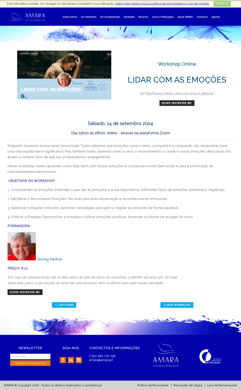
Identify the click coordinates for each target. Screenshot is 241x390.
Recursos (143, 16)
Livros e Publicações (163, 16)
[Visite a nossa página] (63, 360)
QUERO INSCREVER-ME (25, 292)
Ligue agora (65, 305)
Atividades (129, 16)
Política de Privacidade (152, 385)
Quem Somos (70, 16)
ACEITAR (222, 3)
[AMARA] (26, 16)
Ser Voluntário (88, 16)
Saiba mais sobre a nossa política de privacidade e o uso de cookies (162, 3)
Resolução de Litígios (188, 385)
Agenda (215, 16)
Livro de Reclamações (222, 385)
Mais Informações (178, 305)
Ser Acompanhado (110, 16)
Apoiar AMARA (185, 16)
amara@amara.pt (101, 360)
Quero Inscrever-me (177, 103)
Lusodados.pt (92, 385)
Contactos (202, 16)
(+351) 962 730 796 (102, 356)
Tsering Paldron (49, 259)
